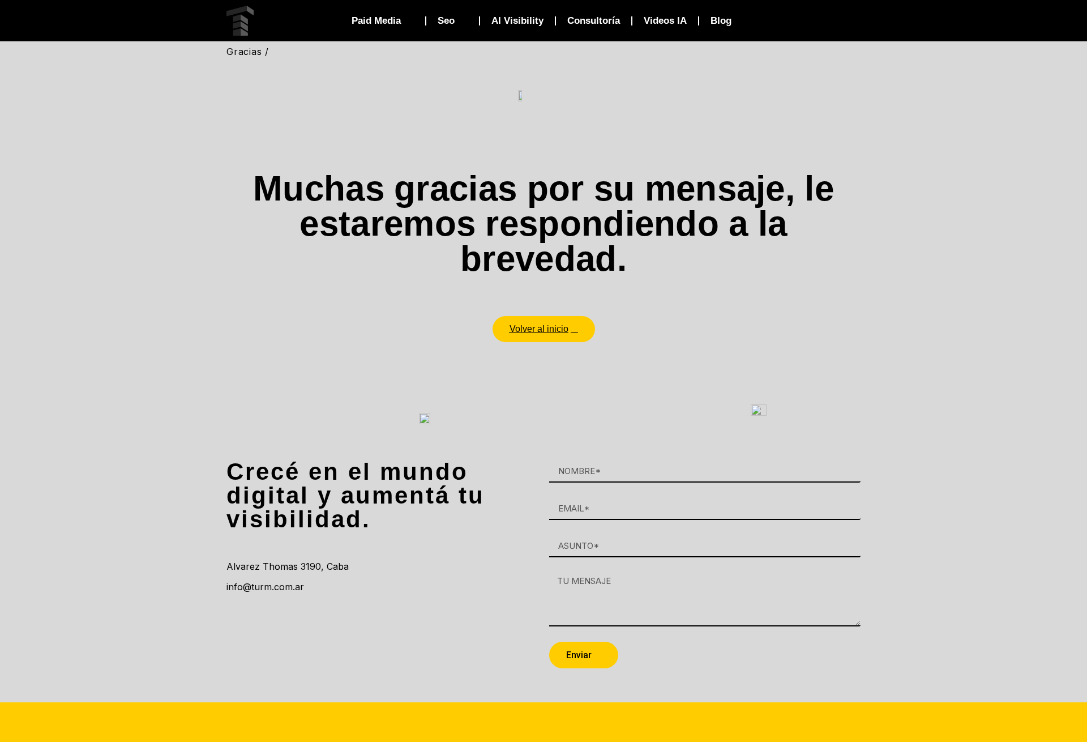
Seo (446, 20)
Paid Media (376, 20)
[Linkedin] (240, 619)
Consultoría (593, 20)
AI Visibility (517, 20)
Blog (721, 20)
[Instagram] (272, 619)
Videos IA (665, 20)
